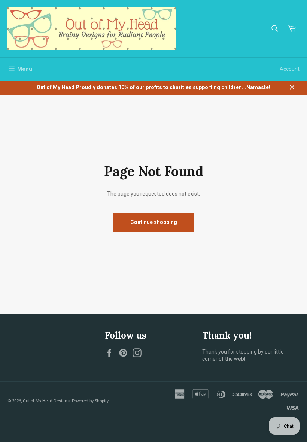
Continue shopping (153, 222)
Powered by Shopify (90, 401)
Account (290, 69)
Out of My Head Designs (46, 401)
